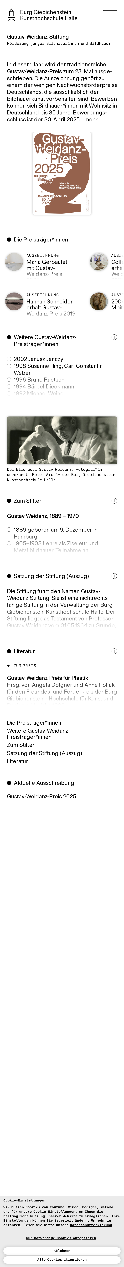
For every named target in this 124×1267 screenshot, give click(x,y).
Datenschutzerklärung (91, 1225)
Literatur (17, 762)
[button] (64, 376)
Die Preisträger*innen (34, 723)
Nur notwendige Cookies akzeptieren (61, 1238)
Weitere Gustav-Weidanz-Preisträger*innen (38, 734)
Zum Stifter (21, 745)
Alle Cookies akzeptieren (62, 1260)
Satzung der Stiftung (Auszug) (44, 753)
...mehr (89, 120)
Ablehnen (62, 1251)
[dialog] (62, 1231)
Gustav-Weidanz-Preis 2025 (41, 797)
